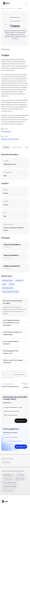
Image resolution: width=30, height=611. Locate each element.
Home (2, 8)
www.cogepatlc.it (6, 131)
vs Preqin (18, 525)
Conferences (5, 555)
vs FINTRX (18, 532)
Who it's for (4, 529)
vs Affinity (18, 538)
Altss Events (5, 558)
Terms (17, 603)
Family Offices (9, 8)
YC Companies (19, 558)
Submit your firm (6, 591)
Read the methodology (19, 374)
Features (4, 525)
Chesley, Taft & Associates (10, 483)
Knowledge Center (6, 561)
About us (4, 576)
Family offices (6, 462)
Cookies (23, 603)
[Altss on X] (3, 513)
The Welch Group (7, 479)
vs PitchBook (19, 529)
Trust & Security (5, 603)
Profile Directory (20, 552)
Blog (3, 549)
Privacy (12, 603)
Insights (4, 552)
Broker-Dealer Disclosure (7, 606)
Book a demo (19, 420)
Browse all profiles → (8, 490)
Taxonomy (18, 564)
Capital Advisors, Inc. (8, 475)
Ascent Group (20, 475)
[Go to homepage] (6, 3)
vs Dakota (18, 535)
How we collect (6, 579)
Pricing (3, 535)
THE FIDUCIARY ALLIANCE (9, 486)
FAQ (3, 564)
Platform (4, 522)
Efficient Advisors (20, 479)
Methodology (5, 582)
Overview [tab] (6, 147)
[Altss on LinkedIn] (7, 513)
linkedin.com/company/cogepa (10, 139)
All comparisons (20, 522)
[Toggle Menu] (26, 3)
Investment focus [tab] (17, 147)
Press (3, 585)
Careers (4, 588)
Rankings (18, 549)
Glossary (18, 561)
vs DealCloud (19, 541)
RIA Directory (19, 555)
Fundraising (5, 532)
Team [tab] (26, 147)
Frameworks (19, 568)
